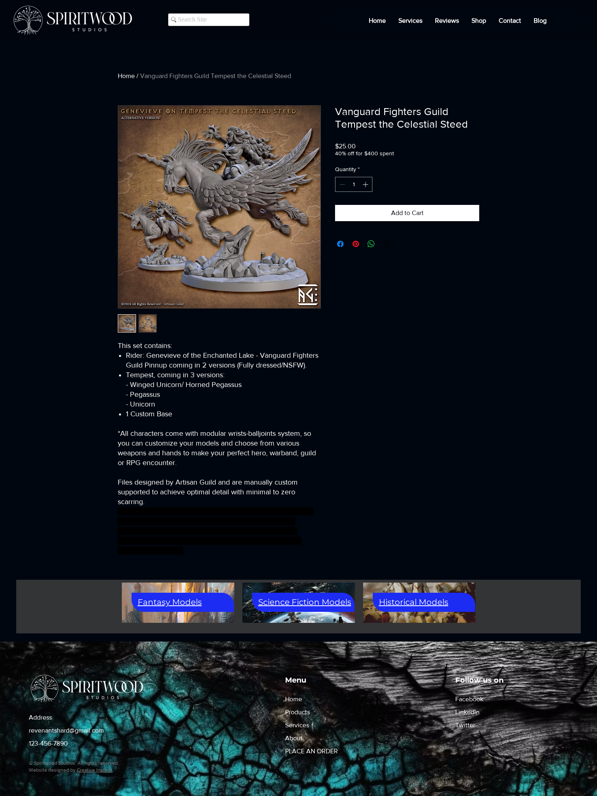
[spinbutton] (353, 184)
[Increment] (366, 184)
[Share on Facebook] (340, 244)
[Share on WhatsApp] (371, 244)
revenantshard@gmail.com (66, 730)
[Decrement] (341, 184)
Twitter (465, 725)
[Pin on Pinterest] (356, 244)
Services (297, 725)
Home (126, 75)
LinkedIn (467, 712)
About (294, 738)
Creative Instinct (94, 770)
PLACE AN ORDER (311, 751)
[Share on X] (387, 244)
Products (297, 712)
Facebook (469, 699)
